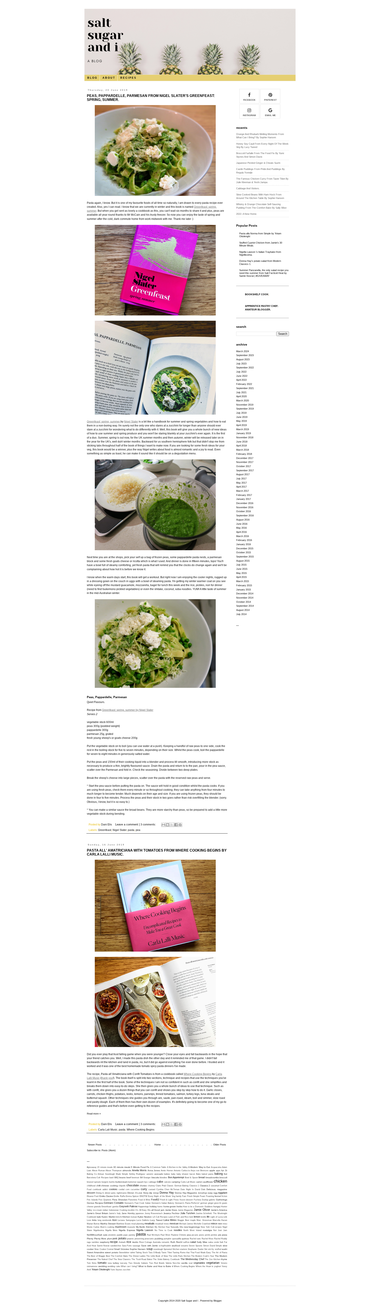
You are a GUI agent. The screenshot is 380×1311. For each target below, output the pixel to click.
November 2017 (244, 462)
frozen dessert (186, 1200)
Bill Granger (145, 1177)
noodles (178, 1230)
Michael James (186, 1224)
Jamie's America (219, 1210)
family (178, 1196)
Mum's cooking (107, 1227)
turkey (116, 1263)
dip (150, 1193)
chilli (98, 1185)
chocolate (132, 1185)
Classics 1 (194, 1186)
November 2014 (244, 597)
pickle (207, 1235)
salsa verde (213, 1242)
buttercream (121, 1182)
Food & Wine (144, 1200)
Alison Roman (98, 1170)
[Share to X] (172, 825)
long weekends (104, 1220)
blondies (163, 1177)
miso (225, 1224)
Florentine (132, 1200)
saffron (186, 1242)
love (114, 1220)
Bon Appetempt (176, 1177)
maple (193, 1220)
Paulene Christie (178, 1235)
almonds (126, 1170)
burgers (105, 1182)
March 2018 (242, 449)
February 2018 (244, 454)
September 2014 (245, 606)
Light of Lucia (216, 1217)
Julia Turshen (187, 1213)
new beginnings (192, 1227)
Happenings (143, 1206)
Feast (202, 1196)
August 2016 (243, 519)
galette (212, 1200)
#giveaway (92, 1167)
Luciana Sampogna (126, 1220)
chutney (151, 1186)
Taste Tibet (166, 1252)
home (160, 1206)
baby (173, 1174)
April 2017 (241, 486)
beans (122, 1177)
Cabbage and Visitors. (248, 188)
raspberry (104, 1242)
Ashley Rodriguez (137, 1174)
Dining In (100, 1193)
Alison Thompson (114, 1170)
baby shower (183, 1174)
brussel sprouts (94, 1182)
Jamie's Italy (115, 1213)
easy (210, 1193)
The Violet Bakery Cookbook (166, 1259)
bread (202, 1177)
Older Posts (219, 1144)
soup (149, 1249)
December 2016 (244, 503)
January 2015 (243, 589)
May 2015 (241, 573)
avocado (158, 1174)
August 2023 (243, 359)
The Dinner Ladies (137, 1256)
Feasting (210, 1196)
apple (212, 1170)
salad (193, 1242)
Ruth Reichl (176, 1242)
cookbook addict (100, 1189)
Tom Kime (92, 1263)
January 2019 (243, 433)
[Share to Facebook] (176, 825)
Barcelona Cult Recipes (98, 1177)
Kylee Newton (145, 1217)
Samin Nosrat (103, 1246)
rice (128, 1242)
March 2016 (242, 536)
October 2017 (243, 466)
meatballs (149, 1223)
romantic (166, 1242)
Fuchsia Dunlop (201, 1200)
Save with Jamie (149, 1245)
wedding (102, 1266)
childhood (91, 1186)
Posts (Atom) (109, 1150)
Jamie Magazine (185, 1210)
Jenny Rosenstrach (154, 1213)
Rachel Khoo (208, 1239)
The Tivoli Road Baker (142, 1259)
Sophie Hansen (138, 1249)
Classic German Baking (177, 1186)
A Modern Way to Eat (199, 1167)
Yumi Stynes (116, 1270)
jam (162, 1210)
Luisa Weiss (170, 1220)
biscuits (155, 1177)
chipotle (122, 1186)
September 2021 (245, 388)
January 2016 (243, 544)
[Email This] (163, 825)
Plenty (90, 1238)
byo (146, 1182)
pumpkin (167, 1239)
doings (156, 1193)
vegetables (199, 1263)
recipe (114, 1242)
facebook (249, 100)
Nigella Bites (111, 1230)
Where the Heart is (205, 1266)
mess (166, 1224)
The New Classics (122, 1259)
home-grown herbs (172, 1206)
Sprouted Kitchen (171, 1249)
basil (111, 1177)
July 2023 (241, 363)
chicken (220, 1181)
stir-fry (211, 1249)
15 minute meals (105, 1167)
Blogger (217, 1300)
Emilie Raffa (119, 1196)
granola (97, 1206)
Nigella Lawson (144, 1230)
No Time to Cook (163, 1230)
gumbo (115, 1206)
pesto (201, 1235)
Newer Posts (95, 1144)
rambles (95, 1242)
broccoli (223, 1177)
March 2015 (242, 581)
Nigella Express (127, 1230)
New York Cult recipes (211, 1227)
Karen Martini (108, 1217)
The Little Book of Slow (157, 1256)
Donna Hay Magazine (186, 1193)
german (203, 1203)
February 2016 (244, 540)
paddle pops (122, 1235)
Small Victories (121, 1249)
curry (144, 1189)
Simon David (209, 1246)
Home (157, 1144)
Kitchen (126, 1217)
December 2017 (244, 458)
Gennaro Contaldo (114, 1203)
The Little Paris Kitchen (179, 1256)
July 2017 (241, 478)
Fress (176, 1200)
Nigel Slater (131, 421)
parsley (132, 1235)
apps (218, 1170)
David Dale (200, 1189)
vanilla (184, 1263)
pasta (131, 830)
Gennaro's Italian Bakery (163, 1203)
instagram (249, 115)
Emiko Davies (106, 1196)
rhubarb (122, 1242)
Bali (225, 1174)
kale (99, 1217)
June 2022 (241, 376)
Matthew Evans (123, 1224)
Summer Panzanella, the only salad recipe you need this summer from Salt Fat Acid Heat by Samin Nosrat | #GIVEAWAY (264, 273)
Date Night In (187, 1189)
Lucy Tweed (156, 1220)
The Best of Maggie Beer (98, 1256)
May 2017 (241, 482)
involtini (131, 1210)
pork (115, 1238)
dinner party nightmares (116, 1193)
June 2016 (241, 524)
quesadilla (176, 1239)
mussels (131, 1227)
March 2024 (242, 351)
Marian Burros (93, 1224)
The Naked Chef (105, 1259)
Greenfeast (104, 830)
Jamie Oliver (202, 1209)
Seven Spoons (195, 1246)
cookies (113, 1189)
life (208, 1216)
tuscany (123, 1263)
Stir (205, 1249)
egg (215, 1193)
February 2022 (244, 384)
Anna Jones (154, 1170)
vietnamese (92, 1266)
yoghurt (217, 1266)
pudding (159, 1238)
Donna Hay (167, 1192)
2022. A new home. (246, 214)
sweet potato (111, 1252)
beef (128, 1177)
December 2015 (244, 548)
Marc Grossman (204, 1220)
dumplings (202, 1193)
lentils (203, 1217)
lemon (197, 1216)
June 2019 (241, 417)
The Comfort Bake (119, 1256)
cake (160, 1181)
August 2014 (243, 610)
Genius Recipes (95, 1203)
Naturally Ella (177, 1227)
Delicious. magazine (216, 1189)
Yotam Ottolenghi (101, 1269)
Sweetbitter (124, 1252)
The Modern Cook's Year (202, 1256)
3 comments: (148, 824)
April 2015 (241, 577)
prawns (130, 1239)
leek (191, 1217)
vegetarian (212, 1262)
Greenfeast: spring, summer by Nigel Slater (127, 710)
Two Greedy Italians (138, 1263)
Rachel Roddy (220, 1239)
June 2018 (241, 441)
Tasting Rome (179, 1252)
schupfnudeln (165, 1246)
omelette (112, 1235)
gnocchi (217, 1203)
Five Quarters (105, 1200)
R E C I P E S (128, 77)
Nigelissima (98, 1230)
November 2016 (244, 507)
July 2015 (241, 564)
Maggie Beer (183, 1220)
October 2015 (243, 552)
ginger (211, 1203)
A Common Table (158, 1167)
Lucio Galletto (142, 1220)
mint (220, 1223)
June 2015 (241, 569)
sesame (184, 1246)
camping (176, 1182)
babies (167, 1174)
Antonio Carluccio (182, 1170)
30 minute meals (121, 1167)
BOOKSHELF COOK (257, 294)
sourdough (158, 1249)
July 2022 (241, 371)
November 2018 (244, 437)
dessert (91, 1192)
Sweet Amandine (95, 1252)
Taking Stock (142, 1252)
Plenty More (100, 1238)
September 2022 (245, 367)
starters (183, 1249)
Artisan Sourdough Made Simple (113, 1174)
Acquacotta (216, 1167)
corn (128, 1189)
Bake (198, 1174)
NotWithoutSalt (94, 1235)
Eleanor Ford (93, 1196)
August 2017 (243, 474)
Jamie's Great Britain (97, 1213)
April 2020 (241, 396)
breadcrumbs (212, 1177)
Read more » (94, 1113)
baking (218, 1173)
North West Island (192, 1230)
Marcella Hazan (220, 1220)
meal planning (137, 1224)
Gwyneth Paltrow (128, 1206)
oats (105, 1235)
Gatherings (221, 1199)
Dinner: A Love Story (137, 1193)
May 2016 (241, 527)
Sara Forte (127, 1246)
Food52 (155, 1199)
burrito (112, 1182)
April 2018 (241, 445)
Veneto (224, 1263)
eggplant (222, 1192)
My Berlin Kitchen (145, 1227)
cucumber (135, 1189)
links (94, 1220)
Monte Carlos (93, 1227)
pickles (214, 1235)
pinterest (270, 100)
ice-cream (97, 1210)
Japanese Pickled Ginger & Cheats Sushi (258, 163)
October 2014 (243, 602)
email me (270, 115)
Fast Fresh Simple (190, 1196)
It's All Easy (141, 1210)
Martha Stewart (108, 1223)
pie (219, 1235)
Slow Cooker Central (103, 1249)
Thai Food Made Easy (200, 1252)
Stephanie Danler (195, 1249)
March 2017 (242, 491)
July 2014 (241, 614)
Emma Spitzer (132, 1196)
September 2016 (245, 515)
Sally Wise (202, 1242)
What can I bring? (129, 1266)
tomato (102, 1262)
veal (190, 1263)
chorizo (143, 1185)
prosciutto (149, 1239)
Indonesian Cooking (118, 1210)
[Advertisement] (262, 695)
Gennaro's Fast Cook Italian (137, 1203)
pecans (195, 1235)
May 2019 (241, 421)
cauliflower (208, 1182)
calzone (167, 1182)
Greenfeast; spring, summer (104, 421)
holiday (153, 1206)
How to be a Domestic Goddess (198, 1206)
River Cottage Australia (150, 1242)
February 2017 (244, 495)
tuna (110, 1263)
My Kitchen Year (162, 1227)
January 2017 (243, 499)
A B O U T (108, 77)
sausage (136, 1246)
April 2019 (241, 425)
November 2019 (244, 404)
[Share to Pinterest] (180, 825)
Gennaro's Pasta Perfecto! (187, 1203)
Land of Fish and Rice (178, 1217)
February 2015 (244, 585)
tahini (132, 1252)
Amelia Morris (139, 1170)
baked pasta (207, 1174)
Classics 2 (205, 1185)
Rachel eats (195, 1239)
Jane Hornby (128, 1213)
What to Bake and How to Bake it (155, 1266)
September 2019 (245, 408)
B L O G (92, 77)
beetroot (135, 1177)
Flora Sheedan (120, 1199)
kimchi (119, 1217)
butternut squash (136, 1182)
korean (134, 1217)
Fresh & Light (166, 1200)
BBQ (116, 1177)
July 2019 (241, 413)
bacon (192, 1174)
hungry (216, 1206)
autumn (149, 1174)
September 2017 (245, 470)
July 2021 (241, 392)
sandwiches (115, 1246)
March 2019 (242, 429)
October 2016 (243, 511)
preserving (139, 1239)
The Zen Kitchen (212, 1259)
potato (122, 1238)
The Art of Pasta (219, 1252)
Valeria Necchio (173, 1263)
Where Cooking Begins (197, 1074)
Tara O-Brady (154, 1252)
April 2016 (241, 532)
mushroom (120, 1226)
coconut (215, 1185)
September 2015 (245, 556)
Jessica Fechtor (171, 1213)
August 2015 (243, 560)
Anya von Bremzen (199, 1170)
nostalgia (207, 1230)
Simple (219, 1246)
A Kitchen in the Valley (177, 1167)
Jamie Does (171, 1210)
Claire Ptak (161, 1186)
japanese (140, 1213)
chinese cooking (109, 1185)
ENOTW (143, 1196)
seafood (176, 1245)
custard (151, 1189)
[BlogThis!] (167, 825)
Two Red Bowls (156, 1263)
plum (109, 1238)
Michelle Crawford (202, 1224)
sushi (224, 1249)
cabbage (152, 1182)
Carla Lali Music (107, 1129)
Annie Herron (167, 1170)
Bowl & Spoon (191, 1177)
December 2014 (244, 593)
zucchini (126, 1270)
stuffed (218, 1249)
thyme (224, 1259)
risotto (135, 1242)
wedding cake (114, 1266)
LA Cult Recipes (160, 1217)
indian (105, 1210)
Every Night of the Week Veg (161, 1196)
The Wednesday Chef (192, 1259)
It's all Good (154, 1210)
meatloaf (159, 1224)
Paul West (165, 1235)
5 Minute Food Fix (140, 1167)
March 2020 (242, 400)
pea (138, 830)
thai (188, 1252)
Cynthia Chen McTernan (167, 1189)
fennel (218, 1196)
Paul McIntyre (153, 1235)
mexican (174, 1223)
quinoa (185, 1238)
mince (214, 1223)
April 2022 (241, 380)
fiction (224, 1196)
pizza (224, 1235)
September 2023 (245, 355)
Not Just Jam (220, 1230)
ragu (89, 1242)
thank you (107, 1078)
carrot (199, 1182)
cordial (121, 1189)
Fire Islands (92, 1200)
